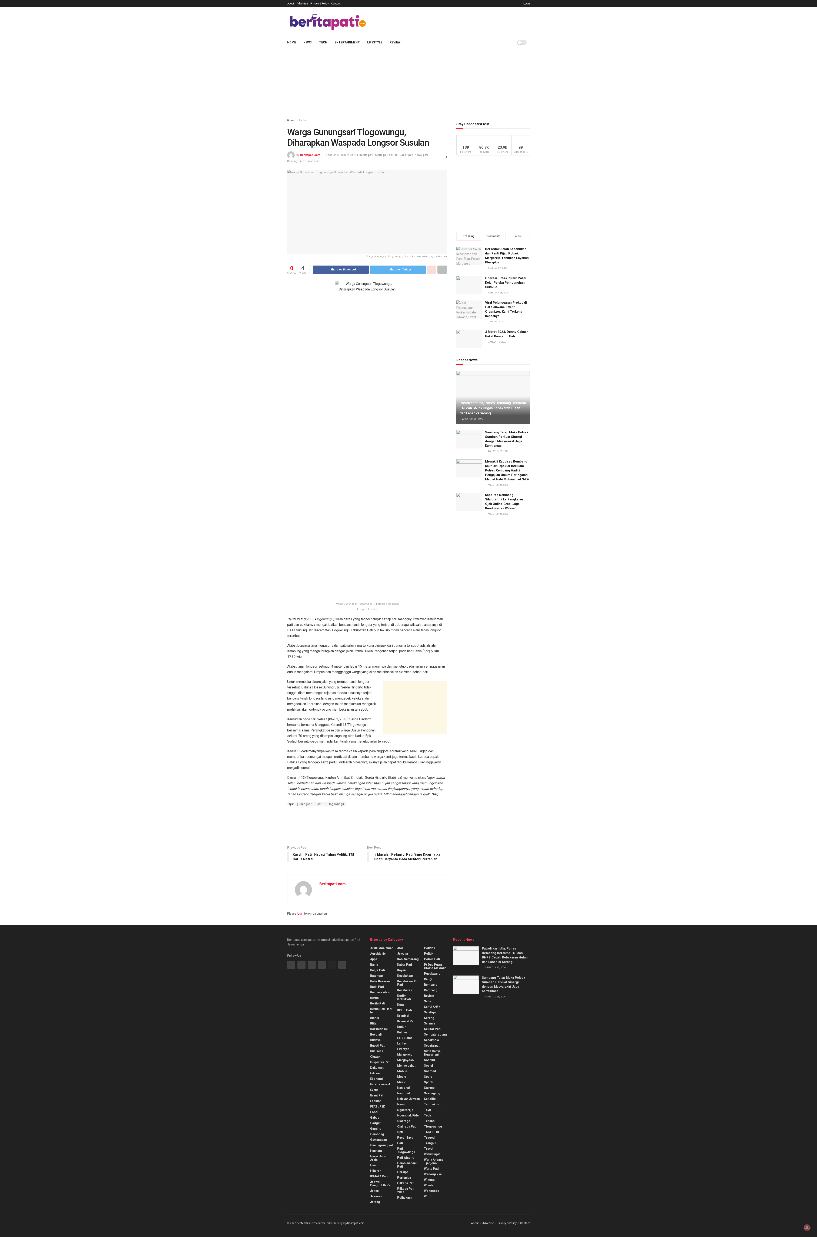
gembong (377, 1134)
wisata (429, 1185)
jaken (374, 1190)
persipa (402, 1172)
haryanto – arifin (378, 1158)
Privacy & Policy (319, 3)
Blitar (374, 1023)
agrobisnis (378, 953)
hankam (376, 1150)
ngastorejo (405, 1110)
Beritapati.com (310, 155)
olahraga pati (407, 1126)
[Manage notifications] (807, 1227)
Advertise (302, 3)
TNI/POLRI (431, 1132)
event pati (377, 1095)
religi (428, 979)
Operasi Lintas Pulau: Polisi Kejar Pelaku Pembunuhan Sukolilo (505, 282)
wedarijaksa (433, 1174)
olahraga (403, 1121)
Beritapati (302, 1223)
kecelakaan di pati (407, 983)
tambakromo (433, 1104)
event (374, 1090)
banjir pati (377, 970)
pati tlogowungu (406, 1150)
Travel (428, 1148)
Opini (400, 1132)
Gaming (375, 1128)
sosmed (430, 1071)
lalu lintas (405, 1038)
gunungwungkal (381, 1145)
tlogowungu (433, 1126)
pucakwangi (432, 973)
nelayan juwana (408, 1099)
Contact (336, 3)
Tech (323, 42)
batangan (377, 975)
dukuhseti (377, 1067)
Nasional (403, 1093)
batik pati (377, 986)
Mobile (402, 1071)
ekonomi (376, 1078)
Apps (373, 959)
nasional (403, 1087)
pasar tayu (405, 1137)
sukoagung (432, 1093)
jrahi (400, 948)
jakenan (376, 1196)
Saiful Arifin (432, 1007)
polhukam (404, 1197)
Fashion (375, 1101)
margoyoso (405, 1060)
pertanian (404, 1177)
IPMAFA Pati (379, 1176)
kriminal (403, 1015)
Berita (302, 120)
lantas (402, 1043)
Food (374, 1112)
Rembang (430, 990)
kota (400, 1004)
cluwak (375, 1056)
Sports (429, 1082)
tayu (427, 1110)
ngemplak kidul (408, 1115)
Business (376, 1051)
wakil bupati (432, 1154)
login (300, 913)
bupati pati (378, 1045)
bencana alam (380, 992)
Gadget (375, 1123)
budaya (375, 1040)
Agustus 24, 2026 (497, 485)
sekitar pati (432, 1029)
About (290, 3)
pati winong (405, 1157)
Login (526, 3)
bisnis (374, 1018)
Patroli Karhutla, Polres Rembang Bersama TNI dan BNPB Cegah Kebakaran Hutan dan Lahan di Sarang (493, 408)
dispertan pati (380, 1062)
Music (401, 1082)
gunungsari (305, 804)
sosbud (429, 1060)
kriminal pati (406, 1021)
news (418, 155)
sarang (429, 1018)
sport (428, 1076)
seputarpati (432, 1045)
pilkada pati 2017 (405, 1190)
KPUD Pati (404, 1010)
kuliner (402, 1032)
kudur (401, 1027)
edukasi (375, 1073)
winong (429, 1179)
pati (425, 155)
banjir (374, 964)
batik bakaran (380, 981)
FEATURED (377, 1106)
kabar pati (406, 155)
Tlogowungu (335, 804)
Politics (429, 948)
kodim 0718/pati (404, 997)
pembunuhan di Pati (408, 1164)
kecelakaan (405, 975)
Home (291, 42)
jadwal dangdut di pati (381, 1183)
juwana (402, 953)
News (307, 42)
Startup (429, 1087)
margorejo (405, 1054)
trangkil (430, 1143)
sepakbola (431, 1040)
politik (428, 953)
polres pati (432, 959)
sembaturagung (435, 1034)
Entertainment (347, 42)
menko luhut (406, 1065)
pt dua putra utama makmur (435, 966)
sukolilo (430, 1099)
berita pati (366, 155)
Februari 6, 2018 (336, 155)
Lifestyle (374, 42)
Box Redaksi (379, 1029)
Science (429, 1023)
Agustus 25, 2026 (472, 419)
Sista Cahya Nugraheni (432, 1052)
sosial (428, 1065)
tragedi (430, 1137)
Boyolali (376, 1034)
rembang (430, 984)
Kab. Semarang (408, 959)
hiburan (375, 1170)
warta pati (431, 1168)
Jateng (375, 1202)
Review (395, 42)
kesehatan (404, 990)
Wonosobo (431, 1190)
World (428, 1196)
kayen (401, 970)
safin (427, 1001)
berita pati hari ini (386, 155)
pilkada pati (405, 1183)
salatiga (430, 1012)
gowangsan (378, 1139)
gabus (374, 1117)
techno (429, 1121)
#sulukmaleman (381, 948)
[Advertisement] (452, 21)
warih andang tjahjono (434, 1161)
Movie (401, 1076)
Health (374, 1165)
